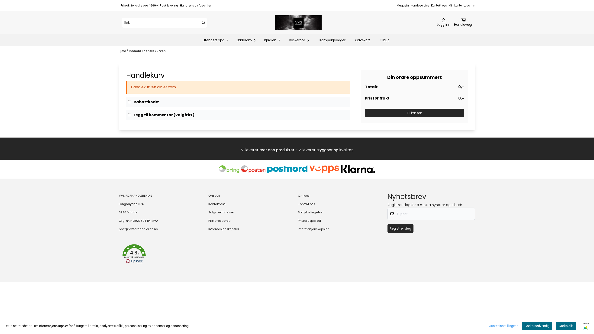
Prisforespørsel (219, 221)
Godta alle (566, 326)
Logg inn (469, 5)
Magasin (403, 5)
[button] (134, 254)
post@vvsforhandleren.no (138, 229)
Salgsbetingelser (221, 212)
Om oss (214, 196)
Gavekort (362, 40)
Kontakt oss (439, 5)
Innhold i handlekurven (147, 51)
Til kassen (414, 113)
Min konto (455, 5)
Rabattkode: (146, 102)
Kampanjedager (332, 40)
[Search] (203, 23)
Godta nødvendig (537, 326)
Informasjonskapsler (223, 229)
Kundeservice (420, 5)
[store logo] (298, 22)
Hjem (123, 51)
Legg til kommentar (163, 115)
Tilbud (385, 40)
